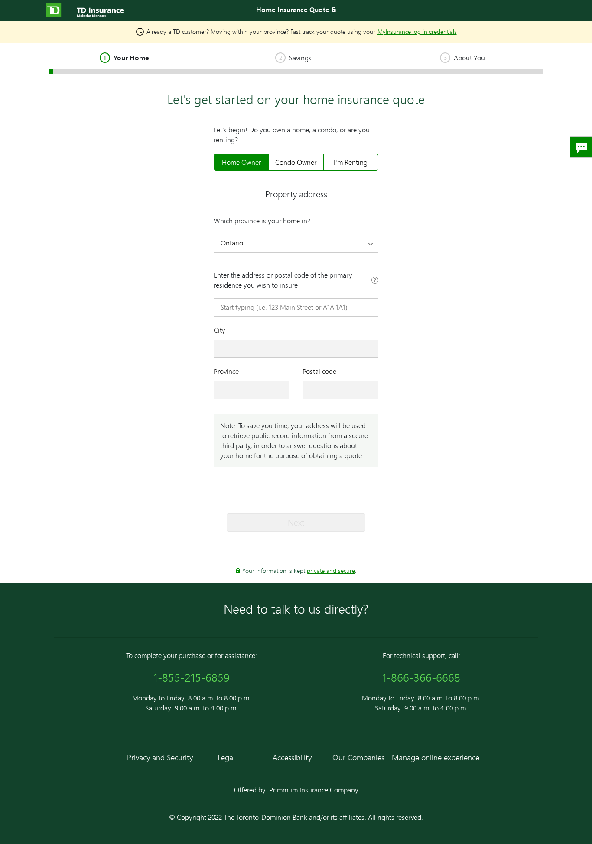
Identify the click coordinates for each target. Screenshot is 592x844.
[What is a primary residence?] (374, 281)
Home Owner (241, 162)
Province (226, 371)
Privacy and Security (160, 757)
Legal (226, 757)
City (219, 330)
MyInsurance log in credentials (417, 31)
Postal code (319, 371)
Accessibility (292, 757)
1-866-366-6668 (421, 677)
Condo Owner (295, 162)
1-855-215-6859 (191, 677)
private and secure (331, 570)
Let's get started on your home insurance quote (296, 99)
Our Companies (358, 757)
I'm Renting (351, 162)
